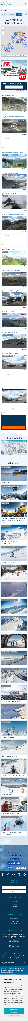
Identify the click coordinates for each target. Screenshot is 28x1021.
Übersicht (3, 14)
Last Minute (14, 918)
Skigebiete (14, 904)
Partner (4, 958)
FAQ (15, 958)
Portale (10, 958)
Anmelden (14, 891)
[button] (19, 32)
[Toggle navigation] (25, 3)
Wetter (25, 14)
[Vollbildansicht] (3, 28)
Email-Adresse (14, 885)
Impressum (8, 954)
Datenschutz (17, 954)
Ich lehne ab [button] (14, 1012)
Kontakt (21, 956)
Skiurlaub (14, 907)
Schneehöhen (14, 901)
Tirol (5, 8)
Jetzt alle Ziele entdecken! (15, 87)
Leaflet (9, 55)
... (1, 8)
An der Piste (14, 921)
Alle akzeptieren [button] (14, 1009)
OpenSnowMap (18, 55)
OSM (14, 55)
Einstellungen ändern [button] (14, 1015)
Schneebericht (11, 14)
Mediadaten (13, 960)
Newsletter (21, 958)
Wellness (14, 924)
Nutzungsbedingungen (10, 956)
